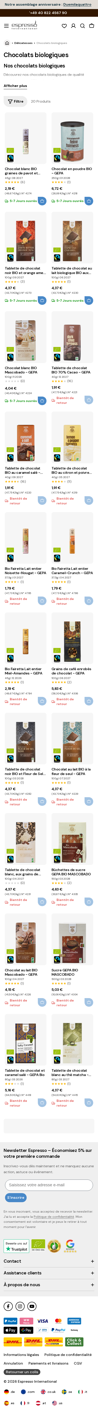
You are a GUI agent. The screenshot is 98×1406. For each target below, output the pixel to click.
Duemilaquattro (77, 4)
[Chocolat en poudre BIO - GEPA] (72, 138)
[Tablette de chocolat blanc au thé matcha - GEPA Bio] (72, 1040)
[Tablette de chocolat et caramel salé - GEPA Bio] (25, 1040)
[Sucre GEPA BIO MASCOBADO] (72, 939)
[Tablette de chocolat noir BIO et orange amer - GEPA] (25, 237)
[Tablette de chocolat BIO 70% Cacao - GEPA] (72, 337)
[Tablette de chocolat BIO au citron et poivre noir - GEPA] (72, 437)
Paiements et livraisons (48, 1363)
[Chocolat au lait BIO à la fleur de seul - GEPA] (72, 738)
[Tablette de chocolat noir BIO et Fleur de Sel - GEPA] (25, 738)
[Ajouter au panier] (42, 201)
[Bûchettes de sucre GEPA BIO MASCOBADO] (72, 839)
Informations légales (21, 1354)
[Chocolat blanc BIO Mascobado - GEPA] (25, 337)
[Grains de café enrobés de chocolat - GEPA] (72, 638)
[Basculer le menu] (6, 26)
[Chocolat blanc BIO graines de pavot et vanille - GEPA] (25, 138)
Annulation (13, 1363)
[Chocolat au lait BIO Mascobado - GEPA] (25, 939)
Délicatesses (23, 43)
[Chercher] (82, 26)
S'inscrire (15, 1197)
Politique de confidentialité (54, 1217)
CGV (78, 1363)
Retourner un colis (22, 1372)
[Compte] (73, 26)
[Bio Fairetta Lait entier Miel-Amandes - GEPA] (25, 638)
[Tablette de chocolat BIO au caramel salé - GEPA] (25, 437)
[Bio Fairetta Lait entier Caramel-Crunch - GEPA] (72, 538)
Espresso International (37, 1381)
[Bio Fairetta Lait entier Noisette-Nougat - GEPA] (25, 538)
